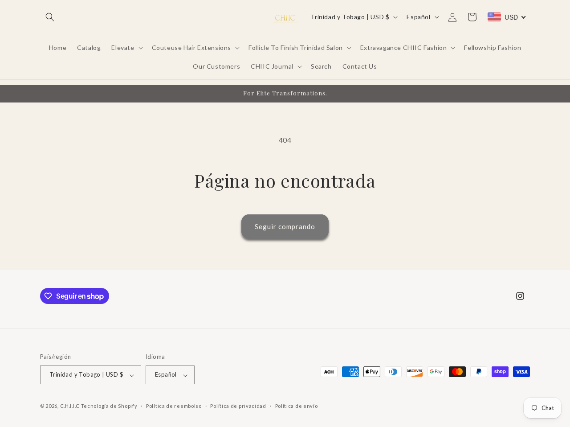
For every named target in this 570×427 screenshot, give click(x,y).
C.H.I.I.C (70, 406)
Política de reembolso (174, 406)
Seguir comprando (285, 226)
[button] (50, 17)
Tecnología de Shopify (109, 406)
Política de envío (296, 406)
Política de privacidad (238, 406)
